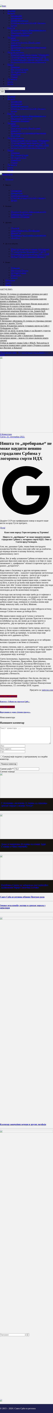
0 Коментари (6, 434)
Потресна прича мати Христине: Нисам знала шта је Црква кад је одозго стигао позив (24, 305)
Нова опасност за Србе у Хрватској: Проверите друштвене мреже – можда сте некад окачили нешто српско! (24, 338)
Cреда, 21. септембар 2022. (12, 437)
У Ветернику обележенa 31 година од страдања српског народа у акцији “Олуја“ (24, 804)
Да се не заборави (8, 352)
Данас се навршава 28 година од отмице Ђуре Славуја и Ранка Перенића (23, 845)
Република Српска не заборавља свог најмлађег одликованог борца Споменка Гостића (24, 886)
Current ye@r (6, 769)
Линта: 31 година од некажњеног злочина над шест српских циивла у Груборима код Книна (24, 295)
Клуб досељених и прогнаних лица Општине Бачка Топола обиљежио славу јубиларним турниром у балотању (24, 316)
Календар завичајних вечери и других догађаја (23, 1124)
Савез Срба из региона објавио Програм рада (22, 897)
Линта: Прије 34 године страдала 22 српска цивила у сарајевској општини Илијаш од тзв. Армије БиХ (24, 310)
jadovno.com (47, 690)
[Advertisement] (26, 1369)
